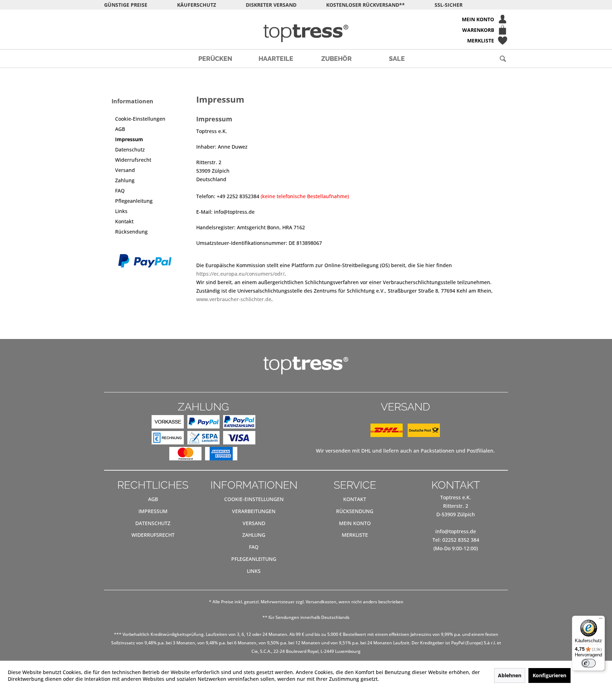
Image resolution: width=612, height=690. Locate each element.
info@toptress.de (455, 531)
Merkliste (355, 534)
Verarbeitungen (254, 511)
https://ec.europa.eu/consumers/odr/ (240, 273)
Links (121, 211)
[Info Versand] (405, 435)
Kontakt (124, 221)
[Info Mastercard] (185, 455)
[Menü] (600, 620)
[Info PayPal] (203, 423)
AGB (120, 129)
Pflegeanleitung (134, 200)
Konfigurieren (549, 675)
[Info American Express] (221, 455)
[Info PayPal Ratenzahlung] (239, 423)
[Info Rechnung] (168, 439)
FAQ (120, 190)
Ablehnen (509, 675)
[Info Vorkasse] (168, 423)
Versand (125, 170)
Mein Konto (355, 523)
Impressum (129, 139)
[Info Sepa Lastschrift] (203, 439)
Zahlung (125, 180)
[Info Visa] (239, 439)
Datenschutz (130, 149)
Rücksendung (131, 231)
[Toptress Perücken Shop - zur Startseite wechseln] (306, 33)
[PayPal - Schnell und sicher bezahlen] (145, 261)
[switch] (589, 663)
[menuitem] (306, 19)
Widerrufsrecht (133, 159)
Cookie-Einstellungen (140, 118)
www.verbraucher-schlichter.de (233, 299)
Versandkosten (321, 602)
